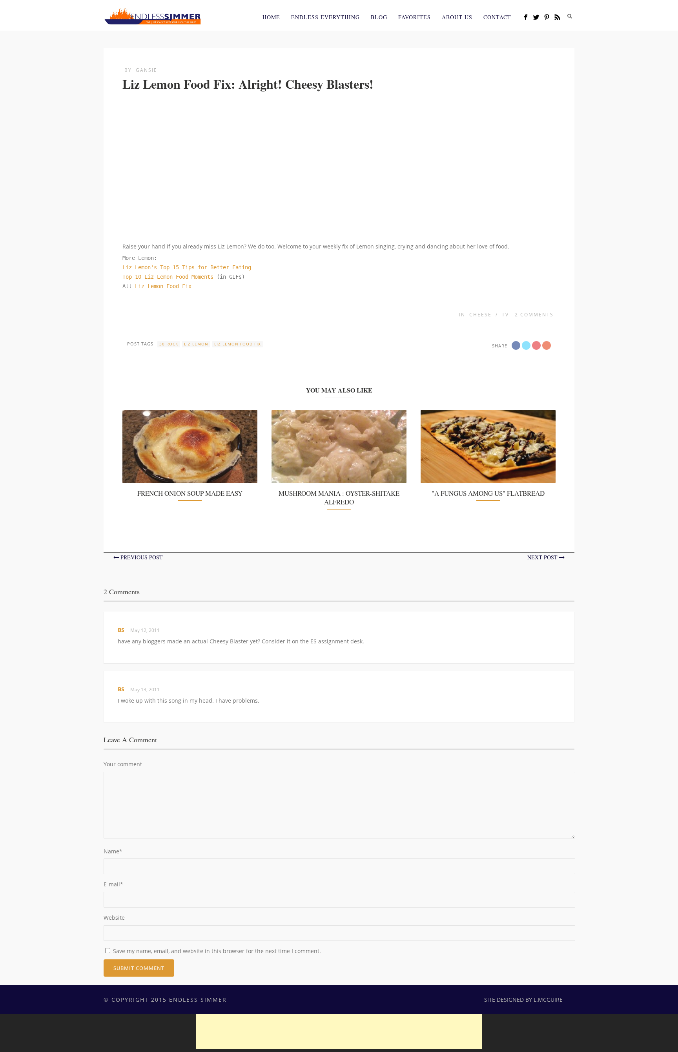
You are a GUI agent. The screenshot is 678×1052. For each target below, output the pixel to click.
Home (271, 17)
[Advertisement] (339, 1031)
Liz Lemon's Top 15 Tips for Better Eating (186, 267)
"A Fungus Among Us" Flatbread (488, 493)
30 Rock (168, 344)
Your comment (123, 764)
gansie (146, 70)
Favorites (414, 17)
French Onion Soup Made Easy (189, 493)
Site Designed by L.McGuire (523, 999)
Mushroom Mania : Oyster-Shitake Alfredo (339, 497)
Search (569, 16)
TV (505, 314)
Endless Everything (325, 17)
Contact (497, 17)
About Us (457, 17)
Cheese (480, 314)
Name (113, 851)
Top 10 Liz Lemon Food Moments (169, 277)
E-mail (113, 884)
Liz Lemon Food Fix (163, 286)
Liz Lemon (196, 344)
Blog (379, 17)
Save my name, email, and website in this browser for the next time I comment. (217, 951)
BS (121, 630)
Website (114, 917)
